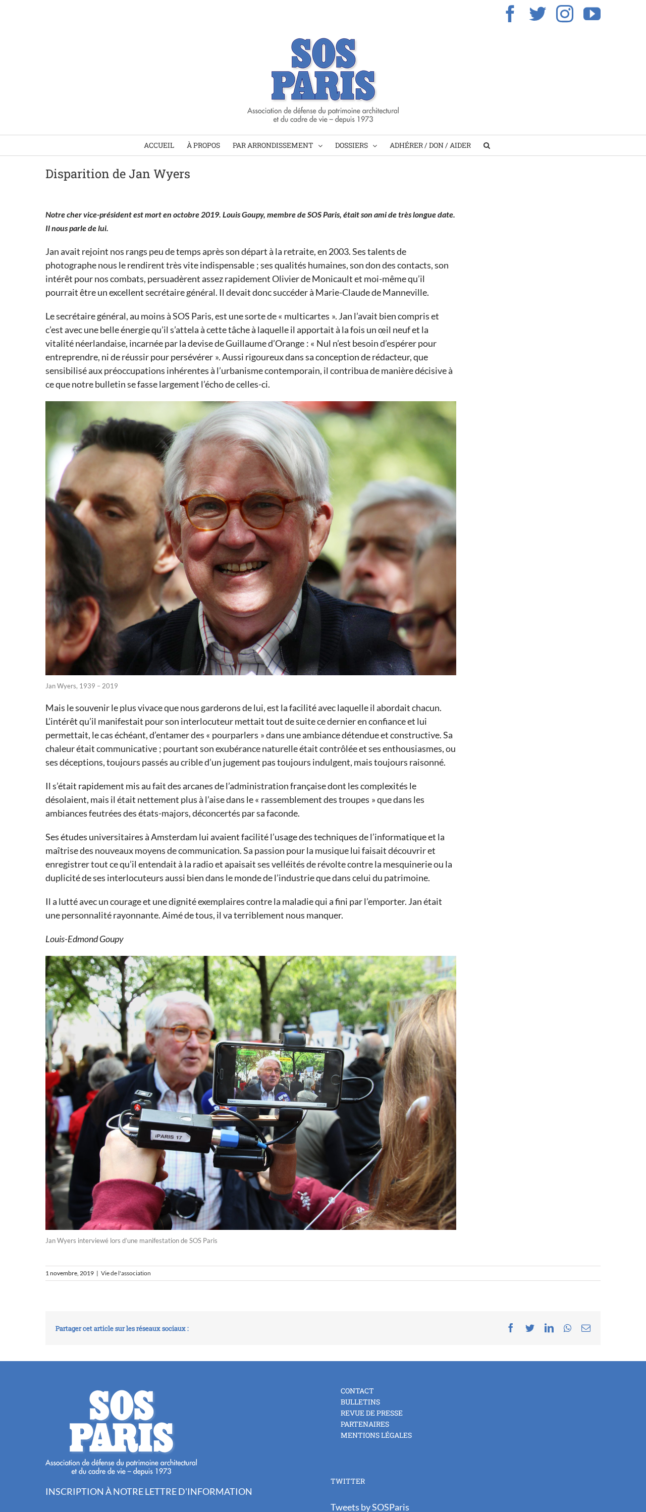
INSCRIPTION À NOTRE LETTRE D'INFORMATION (148, 1491)
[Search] (486, 145)
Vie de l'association (126, 1273)
